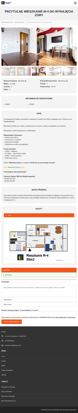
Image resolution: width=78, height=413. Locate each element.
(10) (6, 22)
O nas (3, 356)
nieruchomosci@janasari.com (13, 345)
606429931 (8, 275)
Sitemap (3, 375)
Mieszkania (62, 81)
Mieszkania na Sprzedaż (8, 387)
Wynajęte (21, 81)
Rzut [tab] (9, 215)
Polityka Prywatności (7, 370)
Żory (11, 84)
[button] (73, 46)
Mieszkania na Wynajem (8, 396)
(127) (19, 22)
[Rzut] (39, 240)
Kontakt (3, 361)
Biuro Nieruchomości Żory (8, 401)
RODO (3, 365)
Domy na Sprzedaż (6, 391)
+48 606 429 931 (9, 341)
